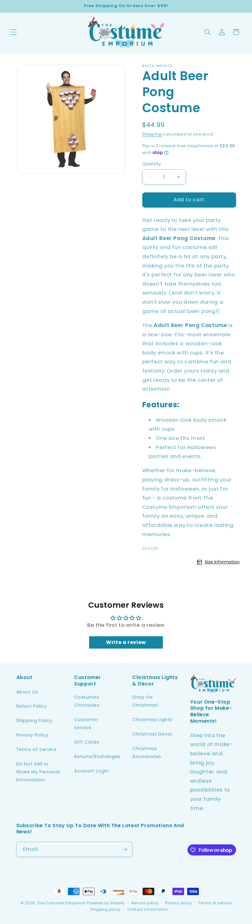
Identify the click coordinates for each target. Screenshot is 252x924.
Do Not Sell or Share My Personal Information (38, 772)
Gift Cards (86, 742)
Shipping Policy (34, 720)
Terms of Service (36, 749)
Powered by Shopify (106, 903)
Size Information (222, 562)
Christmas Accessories (146, 752)
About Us (27, 692)
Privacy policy (178, 903)
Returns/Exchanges (97, 756)
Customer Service (86, 724)
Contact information (147, 909)
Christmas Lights (152, 720)
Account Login (91, 771)
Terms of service (215, 903)
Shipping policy (105, 909)
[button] (13, 32)
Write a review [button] (126, 642)
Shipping (152, 134)
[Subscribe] (125, 849)
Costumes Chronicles (86, 701)
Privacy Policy (32, 735)
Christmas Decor (152, 734)
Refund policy (145, 903)
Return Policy (31, 706)
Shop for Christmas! (145, 701)
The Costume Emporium (61, 903)
